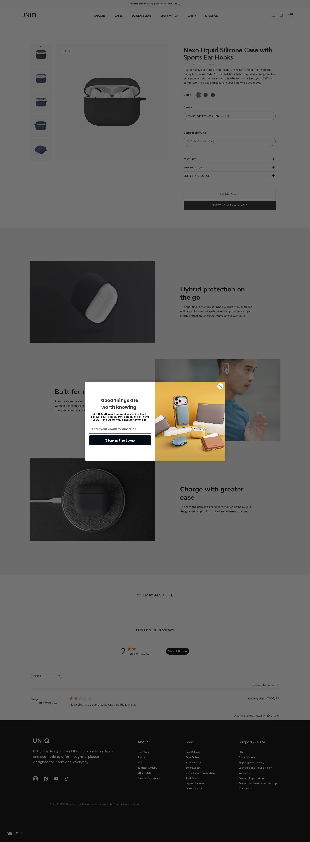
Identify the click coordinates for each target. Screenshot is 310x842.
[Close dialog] (220, 386)
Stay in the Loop (120, 440)
